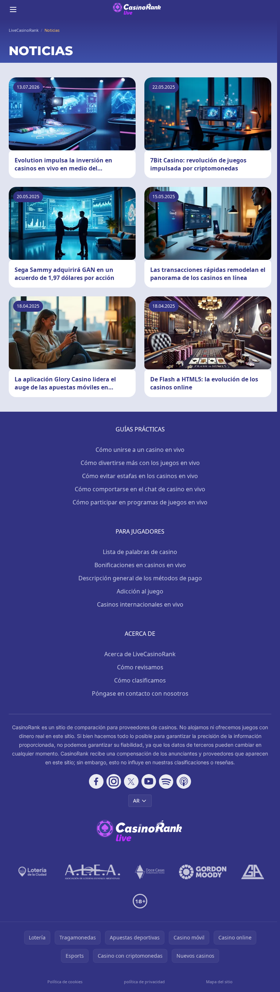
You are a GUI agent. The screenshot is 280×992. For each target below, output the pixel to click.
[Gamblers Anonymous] (252, 872)
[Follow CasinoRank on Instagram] (113, 781)
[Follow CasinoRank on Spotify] (166, 781)
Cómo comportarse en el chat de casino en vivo (140, 489)
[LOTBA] (33, 872)
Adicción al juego (140, 591)
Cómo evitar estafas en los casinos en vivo (140, 476)
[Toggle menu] (13, 9)
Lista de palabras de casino (140, 552)
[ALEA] (92, 872)
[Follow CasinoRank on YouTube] (148, 781)
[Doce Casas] (149, 872)
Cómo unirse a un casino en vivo (140, 450)
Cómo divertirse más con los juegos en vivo (140, 463)
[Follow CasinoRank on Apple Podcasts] (183, 781)
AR (136, 800)
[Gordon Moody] (202, 872)
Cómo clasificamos (140, 680)
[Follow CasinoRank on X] (131, 781)
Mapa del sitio (219, 981)
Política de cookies (64, 981)
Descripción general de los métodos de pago (140, 578)
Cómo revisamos (140, 667)
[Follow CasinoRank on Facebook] (96, 781)
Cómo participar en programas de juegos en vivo (140, 502)
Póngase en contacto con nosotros (140, 693)
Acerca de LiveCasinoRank (140, 654)
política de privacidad (144, 981)
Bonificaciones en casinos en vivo (140, 565)
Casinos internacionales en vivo (140, 604)
